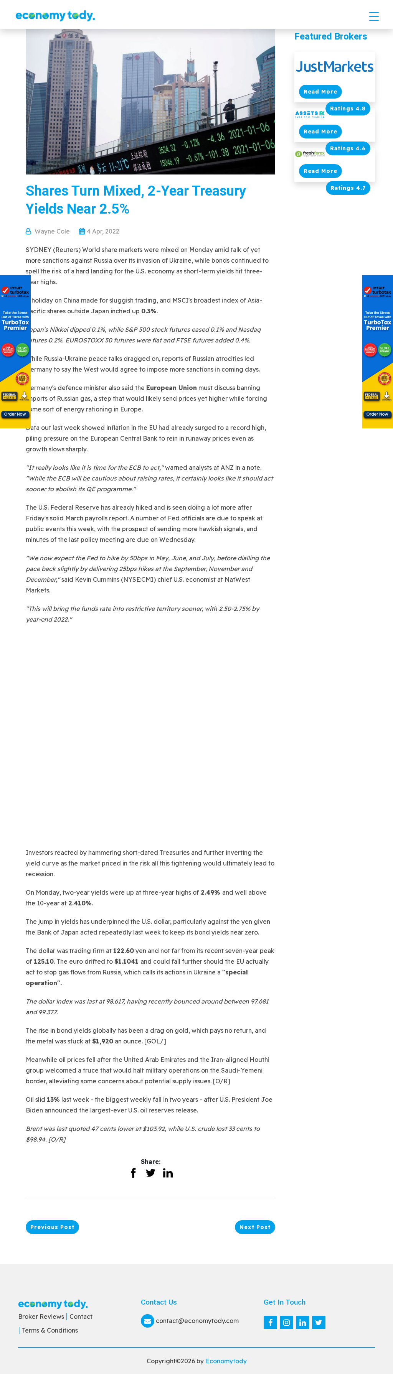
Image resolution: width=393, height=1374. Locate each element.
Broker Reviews (41, 1316)
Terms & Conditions (50, 1330)
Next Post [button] (255, 1227)
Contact (80, 1316)
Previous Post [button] (52, 1227)
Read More (320, 91)
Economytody (226, 1361)
